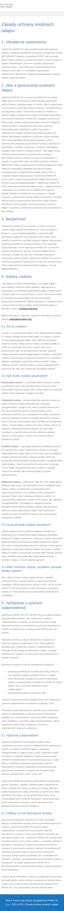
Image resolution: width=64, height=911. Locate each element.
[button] (32, 13)
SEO (14, 904)
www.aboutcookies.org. (20, 319)
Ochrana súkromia (28, 308)
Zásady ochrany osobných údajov (42, 904)
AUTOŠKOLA (7, 4)
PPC (21, 904)
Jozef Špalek (6, 7)
